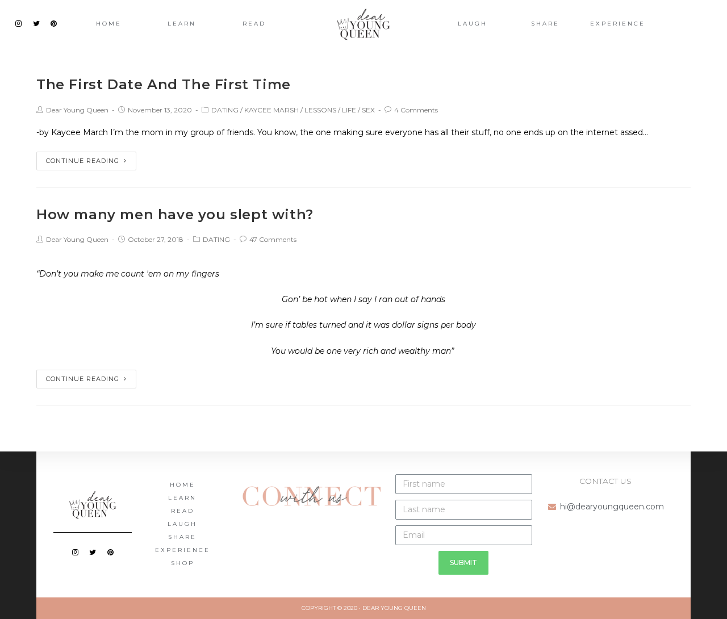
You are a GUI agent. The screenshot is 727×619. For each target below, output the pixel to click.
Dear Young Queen (77, 110)
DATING (225, 110)
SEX (368, 110)
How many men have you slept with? (175, 214)
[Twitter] (36, 23)
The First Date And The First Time (163, 84)
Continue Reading (82, 161)
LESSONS (320, 110)
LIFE (349, 110)
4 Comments (416, 110)
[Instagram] (18, 23)
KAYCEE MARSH (271, 110)
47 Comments (272, 239)
